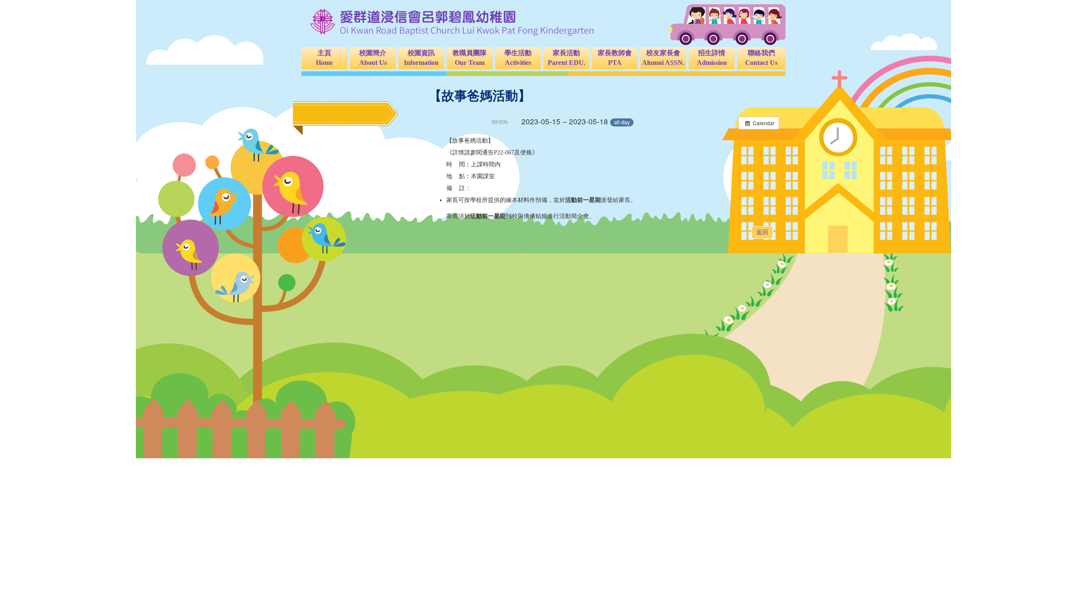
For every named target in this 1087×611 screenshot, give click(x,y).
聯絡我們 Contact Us (761, 57)
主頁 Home (324, 57)
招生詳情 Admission (712, 57)
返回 (762, 232)
